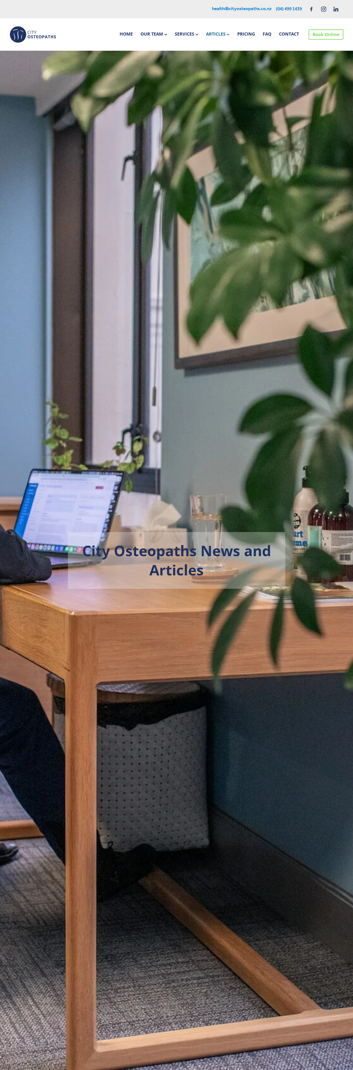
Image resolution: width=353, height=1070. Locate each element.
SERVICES (185, 34)
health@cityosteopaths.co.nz (242, 9)
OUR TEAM (152, 34)
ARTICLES (216, 34)
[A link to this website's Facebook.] (311, 9)
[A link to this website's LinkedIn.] (335, 9)
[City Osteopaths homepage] (43, 34)
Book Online (326, 34)
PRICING (246, 34)
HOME (126, 34)
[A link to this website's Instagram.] (323, 9)
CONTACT (289, 34)
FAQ (267, 34)
